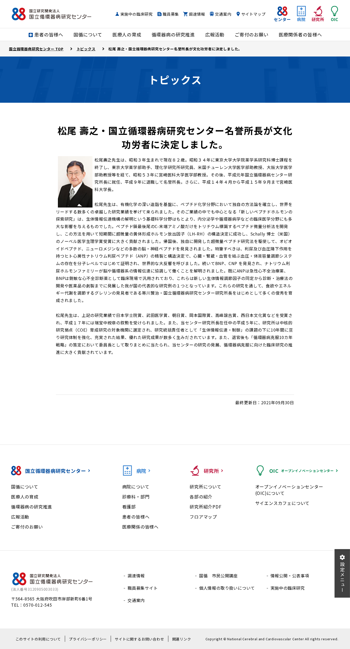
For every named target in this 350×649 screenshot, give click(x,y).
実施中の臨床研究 (136, 14)
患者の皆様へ (136, 516)
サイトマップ (253, 14)
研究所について (205, 486)
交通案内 (223, 14)
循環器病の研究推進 (31, 506)
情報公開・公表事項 (290, 575)
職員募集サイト (143, 588)
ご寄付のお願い (27, 526)
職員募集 (171, 14)
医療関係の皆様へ (140, 526)
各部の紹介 (201, 496)
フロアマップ (203, 516)
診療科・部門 (136, 496)
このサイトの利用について (38, 639)
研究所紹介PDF (205, 506)
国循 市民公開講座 (218, 575)
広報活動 (20, 516)
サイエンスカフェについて (282, 503)
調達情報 (197, 14)
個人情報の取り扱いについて (227, 588)
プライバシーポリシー (88, 639)
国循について (24, 486)
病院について (135, 486)
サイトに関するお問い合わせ (139, 639)
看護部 (129, 506)
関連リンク (181, 639)
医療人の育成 (24, 496)
